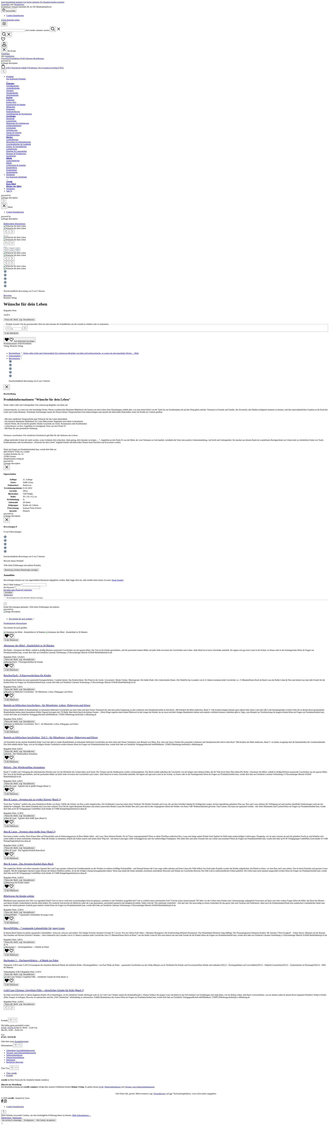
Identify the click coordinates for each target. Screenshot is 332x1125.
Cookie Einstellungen (15, 15)
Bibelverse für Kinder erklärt (19, 895)
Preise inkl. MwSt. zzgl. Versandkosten (19, 320)
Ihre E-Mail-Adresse (13, 585)
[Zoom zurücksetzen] (12, 250)
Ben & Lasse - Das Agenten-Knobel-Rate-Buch (28, 863)
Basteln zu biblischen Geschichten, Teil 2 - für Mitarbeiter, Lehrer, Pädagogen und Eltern (51, 737)
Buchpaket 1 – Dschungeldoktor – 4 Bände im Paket (31, 960)
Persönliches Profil (17, 58)
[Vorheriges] (3, 71)
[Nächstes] (3, 201)
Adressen (29, 58)
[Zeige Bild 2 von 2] (7, 235)
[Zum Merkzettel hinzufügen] (9, 636)
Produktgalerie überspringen (15, 623)
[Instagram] (5, 1102)
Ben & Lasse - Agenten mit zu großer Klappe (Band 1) (32, 799)
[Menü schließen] (4, 50)
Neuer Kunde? (118, 580)
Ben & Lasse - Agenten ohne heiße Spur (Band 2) (30, 831)
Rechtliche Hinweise (14, 1062)
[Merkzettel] (3, 40)
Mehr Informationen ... (81, 1115)
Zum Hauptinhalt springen (12, 2)
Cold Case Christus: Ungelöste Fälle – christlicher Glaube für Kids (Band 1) (44, 990)
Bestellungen (38, 58)
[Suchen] (53, 29)
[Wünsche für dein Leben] (15, 226)
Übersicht (5, 58)
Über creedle (11, 1073)
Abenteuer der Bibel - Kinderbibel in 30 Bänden (29, 645)
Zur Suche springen (31, 2)
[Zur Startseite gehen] (10, 20)
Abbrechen (8, 595)
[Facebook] (2, 1102)
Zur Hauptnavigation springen (52, 2)
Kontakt (9, 1075)
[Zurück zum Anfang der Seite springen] (3, 1112)
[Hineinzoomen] (17, 250)
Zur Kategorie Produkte (16, 79)
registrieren (9, 56)
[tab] (74, 353)
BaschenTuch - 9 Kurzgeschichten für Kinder (27, 675)
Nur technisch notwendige (11, 1120)
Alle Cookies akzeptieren (45, 1120)
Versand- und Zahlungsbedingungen (21, 1053)
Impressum (10, 1060)
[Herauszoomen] (6, 250)
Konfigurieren (29, 1120)
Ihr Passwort (9, 587)
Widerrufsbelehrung (14, 1055)
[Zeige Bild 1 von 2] (5, 235)
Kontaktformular (21, 1041)
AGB (101, 1087)
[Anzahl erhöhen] (24, 328)
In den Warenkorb (11, 333)
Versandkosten (159, 1094)
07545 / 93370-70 (8, 1028)
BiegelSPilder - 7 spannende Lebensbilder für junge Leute (34, 928)
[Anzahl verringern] (8, 328)
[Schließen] (2, 1123)
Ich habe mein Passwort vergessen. (18, 590)
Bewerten (8, 295)
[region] (166, 247)
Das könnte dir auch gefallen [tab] (21, 619)
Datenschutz (6, 1118)
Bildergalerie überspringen (14, 224)
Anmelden (5, 4)
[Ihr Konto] (4, 44)
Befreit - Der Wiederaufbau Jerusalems (24, 767)
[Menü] (4, 23)
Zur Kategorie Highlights (16, 177)
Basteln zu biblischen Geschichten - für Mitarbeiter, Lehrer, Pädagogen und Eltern (47, 705)
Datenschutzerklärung (15, 1057)
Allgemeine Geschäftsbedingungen (20, 1050)
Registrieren (19, 4)
